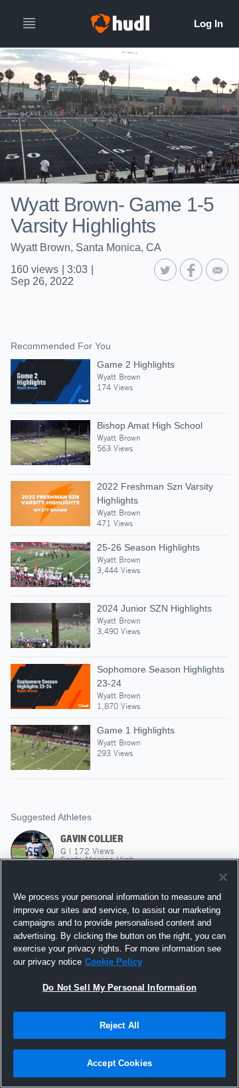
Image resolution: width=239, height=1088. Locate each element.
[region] (119, 973)
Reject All (119, 1025)
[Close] (223, 877)
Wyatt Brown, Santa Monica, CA (86, 247)
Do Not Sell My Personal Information (119, 988)
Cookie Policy (113, 962)
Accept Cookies (119, 1063)
